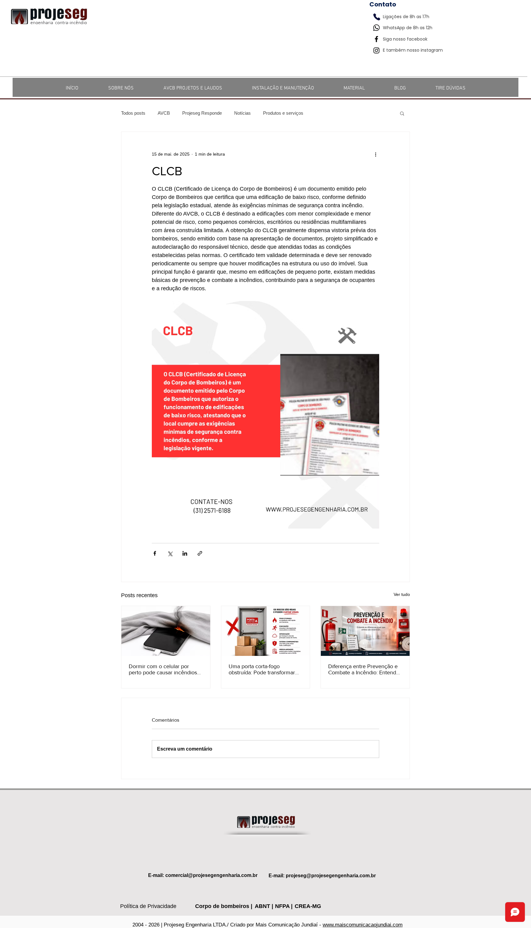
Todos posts (133, 113)
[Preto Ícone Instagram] (376, 50)
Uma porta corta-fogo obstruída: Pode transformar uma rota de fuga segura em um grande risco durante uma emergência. (264, 669)
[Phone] (377, 17)
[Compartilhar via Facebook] (155, 553)
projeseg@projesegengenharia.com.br (331, 875)
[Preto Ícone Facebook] (376, 39)
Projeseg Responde (202, 113)
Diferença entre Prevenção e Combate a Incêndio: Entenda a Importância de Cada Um (363, 669)
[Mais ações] (375, 154)
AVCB (164, 113)
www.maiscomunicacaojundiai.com (363, 925)
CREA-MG (308, 906)
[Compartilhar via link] (200, 553)
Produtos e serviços (283, 113)
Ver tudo (402, 594)
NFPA (283, 906)
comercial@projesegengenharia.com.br (211, 875)
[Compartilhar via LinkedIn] (185, 553)
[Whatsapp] (376, 28)
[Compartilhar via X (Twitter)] (170, 553)
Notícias (242, 113)
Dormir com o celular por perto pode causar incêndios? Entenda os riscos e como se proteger (164, 669)
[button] (402, 113)
